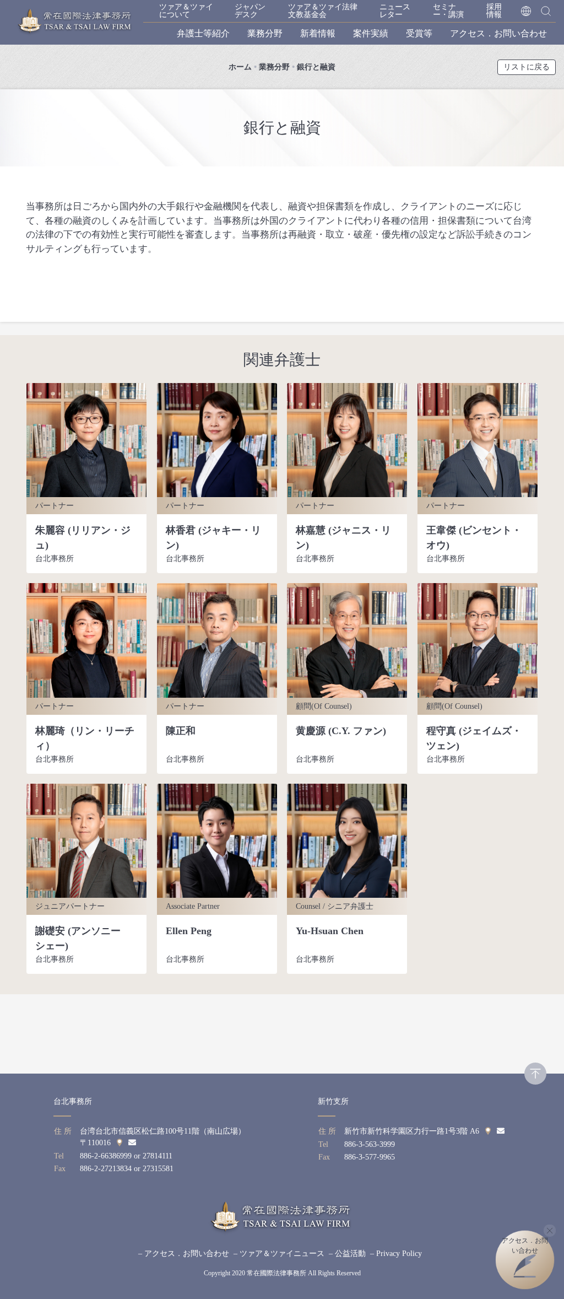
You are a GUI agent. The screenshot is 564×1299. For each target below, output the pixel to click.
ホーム (240, 67)
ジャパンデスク (250, 11)
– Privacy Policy (396, 1253)
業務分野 (265, 33)
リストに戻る (526, 67)
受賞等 (419, 33)
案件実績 (370, 33)
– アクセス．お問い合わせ (183, 1253)
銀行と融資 (316, 67)
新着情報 (317, 33)
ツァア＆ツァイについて (186, 11)
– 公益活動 (347, 1253)
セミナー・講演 (448, 11)
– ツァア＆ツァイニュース (279, 1253)
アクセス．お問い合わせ (498, 33)
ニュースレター (394, 11)
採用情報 (494, 11)
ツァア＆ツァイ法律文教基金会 (322, 11)
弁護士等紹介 (203, 33)
